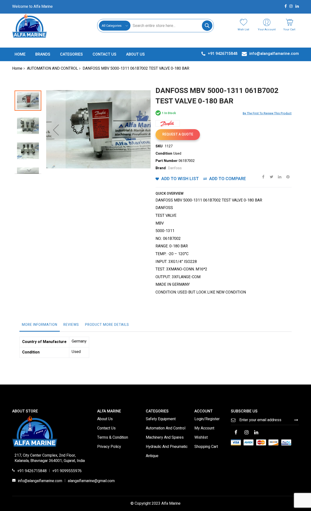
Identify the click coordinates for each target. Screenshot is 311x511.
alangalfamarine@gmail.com (91, 481)
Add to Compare (227, 179)
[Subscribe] (296, 420)
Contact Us (106, 428)
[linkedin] (256, 433)
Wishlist (201, 437)
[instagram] (246, 433)
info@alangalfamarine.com (40, 481)
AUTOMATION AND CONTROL (52, 68)
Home (17, 68)
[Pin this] (287, 176)
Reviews (71, 324)
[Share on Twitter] (271, 176)
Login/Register (207, 419)
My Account (204, 428)
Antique (152, 456)
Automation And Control (165, 428)
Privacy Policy (109, 447)
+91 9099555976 (67, 471)
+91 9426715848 (32, 471)
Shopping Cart (206, 447)
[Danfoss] (168, 123)
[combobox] (171, 25)
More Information (39, 324)
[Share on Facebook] (263, 176)
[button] (56, 130)
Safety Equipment (161, 419)
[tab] (39, 326)
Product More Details (107, 324)
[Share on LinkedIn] (279, 176)
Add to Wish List (180, 179)
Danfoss (175, 168)
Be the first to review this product (267, 113)
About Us (105, 419)
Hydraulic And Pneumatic (167, 447)
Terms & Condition (112, 437)
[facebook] (235, 433)
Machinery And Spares (165, 437)
